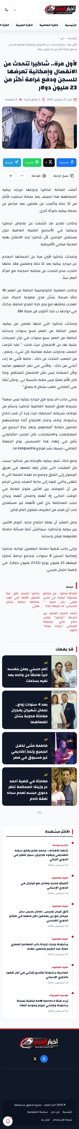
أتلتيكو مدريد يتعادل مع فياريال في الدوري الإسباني (44, 885)
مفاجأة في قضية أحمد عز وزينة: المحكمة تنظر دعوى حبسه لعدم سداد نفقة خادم (27, 790)
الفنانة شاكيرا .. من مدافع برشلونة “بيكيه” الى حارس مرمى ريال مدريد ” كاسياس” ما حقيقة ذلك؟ (60, 600)
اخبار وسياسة (60, 845)
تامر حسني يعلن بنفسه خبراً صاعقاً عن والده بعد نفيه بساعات (27, 675)
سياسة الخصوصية (37, 1111)
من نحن (55, 1111)
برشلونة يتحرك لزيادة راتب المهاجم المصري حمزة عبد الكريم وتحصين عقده (39, 946)
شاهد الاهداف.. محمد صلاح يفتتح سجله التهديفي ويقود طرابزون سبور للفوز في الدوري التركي (40, 855)
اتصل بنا (45, 1119)
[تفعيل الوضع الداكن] (7, 10)
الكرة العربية (24, 25)
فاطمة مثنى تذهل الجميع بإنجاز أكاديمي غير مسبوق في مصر (29, 751)
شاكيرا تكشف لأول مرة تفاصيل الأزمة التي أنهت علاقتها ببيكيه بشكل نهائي (23, 600)
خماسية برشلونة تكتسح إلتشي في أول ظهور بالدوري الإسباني (37, 975)
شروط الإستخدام (62, 1119)
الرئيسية (70, 25)
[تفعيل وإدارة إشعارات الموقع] (8, 1121)
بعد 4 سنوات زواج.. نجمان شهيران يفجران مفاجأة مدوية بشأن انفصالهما (29, 713)
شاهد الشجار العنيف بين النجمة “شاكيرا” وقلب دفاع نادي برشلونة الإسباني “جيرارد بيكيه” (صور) (60, 622)
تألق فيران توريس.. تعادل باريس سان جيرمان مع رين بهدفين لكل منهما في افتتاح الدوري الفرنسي (38, 916)
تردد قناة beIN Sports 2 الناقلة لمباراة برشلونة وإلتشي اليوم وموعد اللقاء (42, 1003)
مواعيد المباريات (58, 995)
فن (62, 38)
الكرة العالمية (48, 25)
